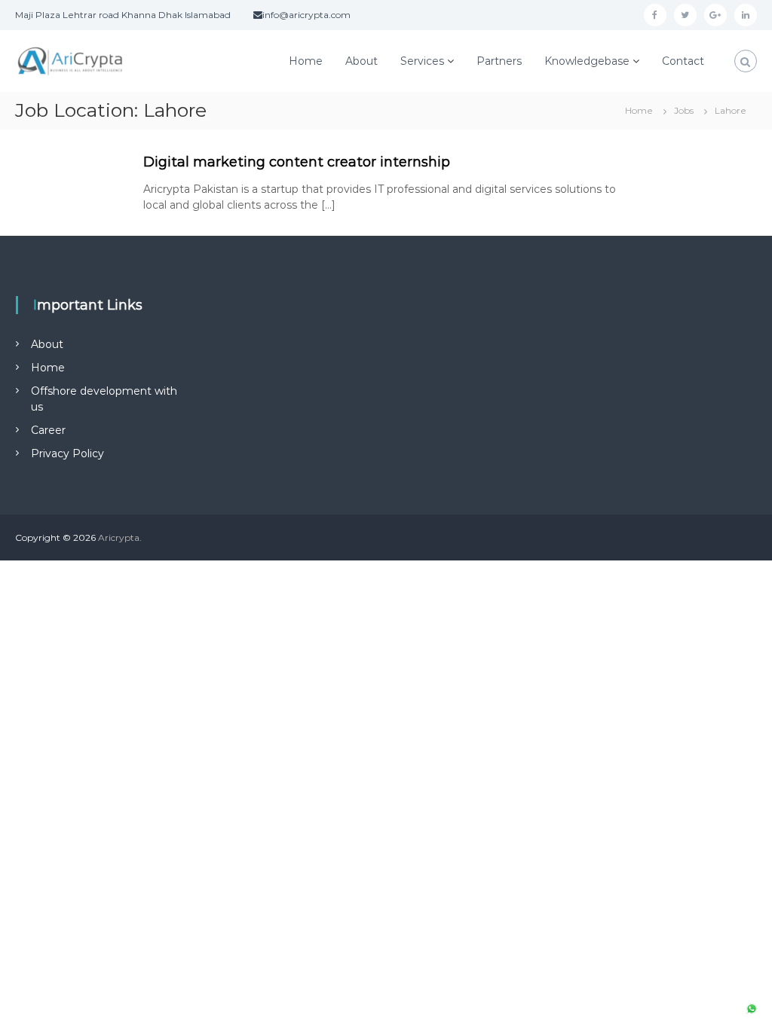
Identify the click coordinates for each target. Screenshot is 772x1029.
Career (48, 430)
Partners (499, 61)
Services (422, 61)
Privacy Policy (67, 453)
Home (306, 61)
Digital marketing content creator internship (296, 162)
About (361, 61)
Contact (683, 61)
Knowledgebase (587, 61)
